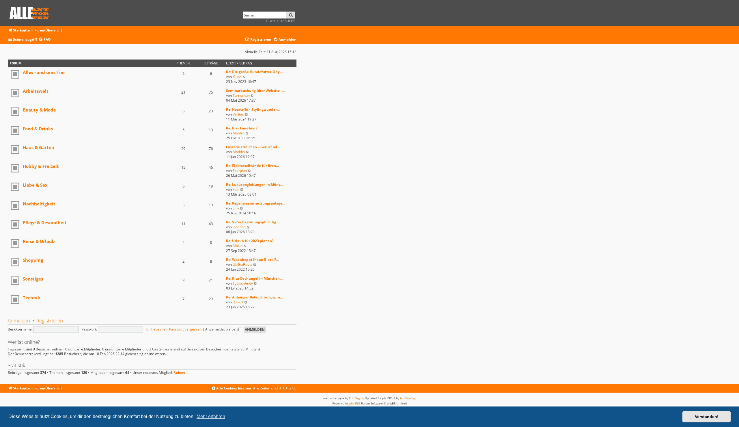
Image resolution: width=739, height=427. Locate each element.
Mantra (239, 133)
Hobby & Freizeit (41, 166)
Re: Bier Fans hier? (241, 128)
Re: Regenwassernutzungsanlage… (255, 203)
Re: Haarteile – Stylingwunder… (253, 109)
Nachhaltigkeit (39, 204)
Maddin (239, 151)
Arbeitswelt (35, 91)
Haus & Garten (38, 147)
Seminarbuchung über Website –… (255, 90)
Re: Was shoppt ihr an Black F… (252, 259)
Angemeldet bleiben (221, 329)
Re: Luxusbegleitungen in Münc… (254, 184)
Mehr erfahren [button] (211, 416)
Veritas (238, 114)
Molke (237, 245)
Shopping (33, 260)
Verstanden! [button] (707, 416)
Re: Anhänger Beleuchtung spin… (254, 297)
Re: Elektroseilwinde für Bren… (252, 165)
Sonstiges (33, 279)
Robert (238, 302)
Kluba (237, 76)
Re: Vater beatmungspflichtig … (253, 222)
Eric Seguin (356, 398)
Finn (236, 189)
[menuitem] (44, 40)
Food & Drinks (38, 128)
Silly (236, 208)
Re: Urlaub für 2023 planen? (250, 240)
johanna (239, 226)
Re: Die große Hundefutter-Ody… (254, 71)
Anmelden (19, 320)
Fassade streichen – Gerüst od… (253, 146)
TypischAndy (243, 283)
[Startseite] (31, 12)
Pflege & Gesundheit (45, 222)
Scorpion (240, 170)
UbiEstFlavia (242, 264)
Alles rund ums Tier (44, 72)
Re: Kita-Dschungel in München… (254, 278)
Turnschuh (241, 95)
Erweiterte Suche (280, 20)
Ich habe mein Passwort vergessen (173, 329)
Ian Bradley (408, 398)
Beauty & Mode (39, 110)
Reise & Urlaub (39, 241)
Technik (31, 297)
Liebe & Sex (35, 185)
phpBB (353, 403)
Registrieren (49, 320)
